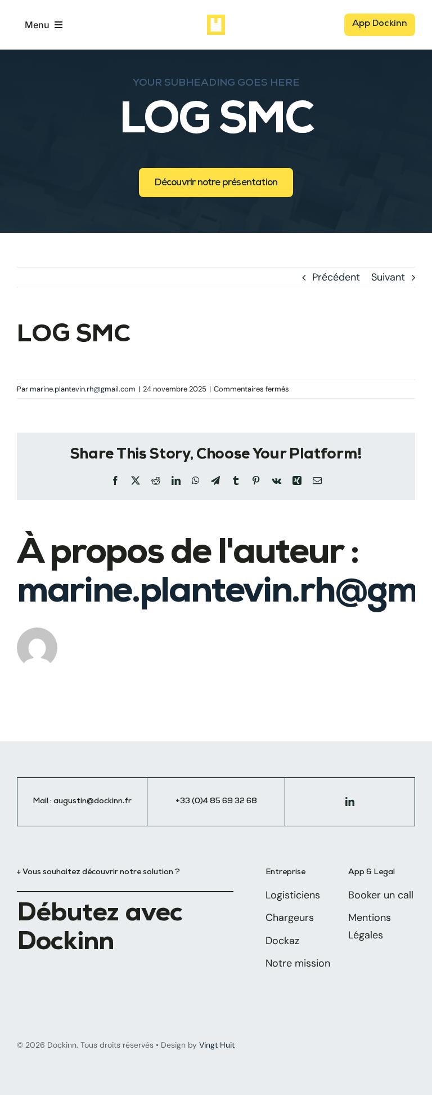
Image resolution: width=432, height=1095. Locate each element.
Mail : (43, 801)
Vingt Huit (217, 1045)
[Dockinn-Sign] (216, 19)
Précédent (336, 277)
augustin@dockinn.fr (92, 801)
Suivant (388, 277)
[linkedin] (350, 802)
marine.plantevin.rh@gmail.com (83, 389)
